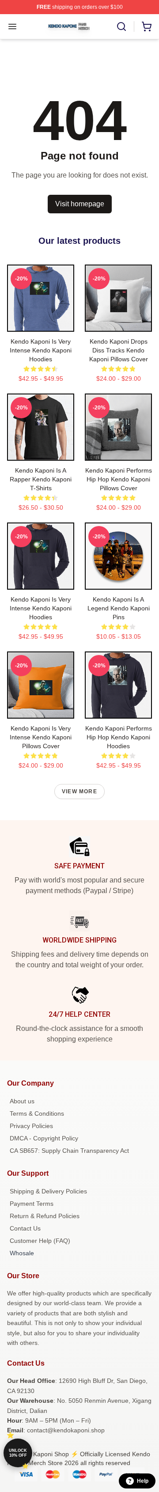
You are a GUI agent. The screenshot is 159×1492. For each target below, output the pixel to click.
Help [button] (142, 1481)
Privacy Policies (31, 1125)
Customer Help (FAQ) (40, 1240)
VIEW (41, 322)
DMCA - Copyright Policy (44, 1138)
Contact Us (25, 1228)
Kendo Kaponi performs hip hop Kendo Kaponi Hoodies (118, 737)
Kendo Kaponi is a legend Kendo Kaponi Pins (118, 608)
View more (79, 791)
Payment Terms (31, 1203)
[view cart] (146, 26)
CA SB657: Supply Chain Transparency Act (69, 1150)
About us (22, 1101)
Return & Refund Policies (45, 1215)
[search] (121, 26)
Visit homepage (79, 204)
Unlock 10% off (18, 1453)
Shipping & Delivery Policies (48, 1191)
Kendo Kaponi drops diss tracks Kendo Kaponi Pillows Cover (118, 350)
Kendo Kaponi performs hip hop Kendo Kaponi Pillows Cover (118, 479)
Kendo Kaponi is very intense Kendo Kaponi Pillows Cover (41, 737)
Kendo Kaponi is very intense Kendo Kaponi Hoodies (41, 350)
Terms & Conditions (37, 1113)
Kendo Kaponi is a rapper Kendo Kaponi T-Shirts (41, 479)
